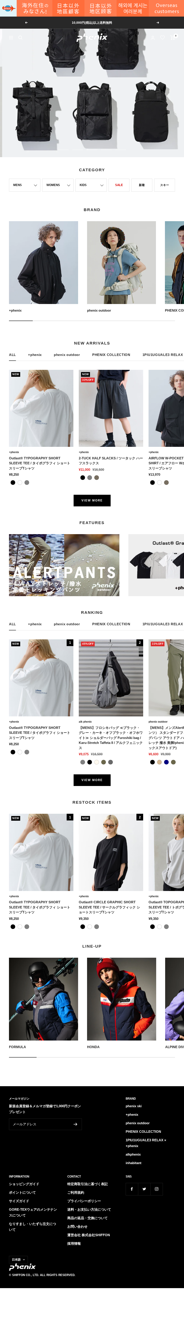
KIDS (83, 185)
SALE (119, 185)
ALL (12, 355)
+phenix (35, 355)
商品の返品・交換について (87, 1218)
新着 (142, 185)
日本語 (16, 1259)
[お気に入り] (162, 37)
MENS (17, 185)
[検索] (20, 38)
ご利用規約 (75, 1192)
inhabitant (133, 1163)
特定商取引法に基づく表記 (87, 1184)
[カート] (172, 37)
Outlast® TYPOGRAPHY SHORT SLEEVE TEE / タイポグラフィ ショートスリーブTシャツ (39, 463)
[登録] (75, 1124)
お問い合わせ (77, 1226)
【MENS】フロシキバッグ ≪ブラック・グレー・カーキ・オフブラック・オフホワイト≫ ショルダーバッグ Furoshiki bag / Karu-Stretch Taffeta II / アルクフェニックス (111, 738)
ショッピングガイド (24, 1184)
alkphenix (133, 1154)
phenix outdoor (67, 355)
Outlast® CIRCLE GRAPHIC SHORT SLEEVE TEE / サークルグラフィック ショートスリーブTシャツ (109, 907)
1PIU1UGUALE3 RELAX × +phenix (146, 1143)
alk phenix (85, 721)
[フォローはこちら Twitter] (144, 1189)
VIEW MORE (92, 500)
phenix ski (134, 1106)
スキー (164, 185)
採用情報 (74, 1243)
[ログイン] (153, 38)
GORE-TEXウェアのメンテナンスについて (33, 1212)
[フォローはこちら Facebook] (132, 1189)
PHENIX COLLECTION (111, 355)
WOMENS (53, 185)
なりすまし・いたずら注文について (32, 1226)
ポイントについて (22, 1192)
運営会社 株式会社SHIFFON (88, 1235)
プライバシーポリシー (84, 1201)
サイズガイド (19, 1201)
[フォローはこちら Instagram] (156, 1189)
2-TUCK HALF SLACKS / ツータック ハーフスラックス (111, 460)
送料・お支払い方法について (89, 1209)
